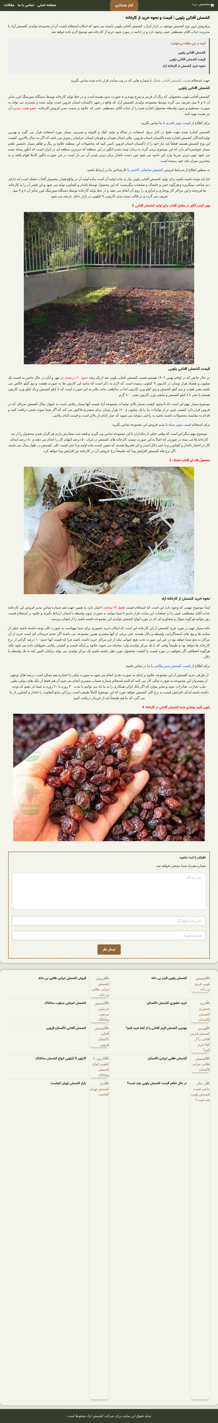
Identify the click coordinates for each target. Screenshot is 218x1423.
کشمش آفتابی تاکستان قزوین (66, 1028)
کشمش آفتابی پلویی (191, 52)
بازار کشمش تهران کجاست (68, 1083)
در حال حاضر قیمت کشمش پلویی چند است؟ (157, 1083)
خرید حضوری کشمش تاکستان (167, 1003)
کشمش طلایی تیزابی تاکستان (167, 1058)
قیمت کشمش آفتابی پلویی (187, 59)
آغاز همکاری (124, 5)
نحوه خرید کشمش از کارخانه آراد (183, 66)
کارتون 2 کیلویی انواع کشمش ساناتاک (60, 1058)
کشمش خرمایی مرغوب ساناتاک (65, 1003)
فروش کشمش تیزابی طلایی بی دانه (62, 978)
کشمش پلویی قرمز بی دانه (169, 978)
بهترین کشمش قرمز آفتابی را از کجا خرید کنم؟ (156, 1028)
